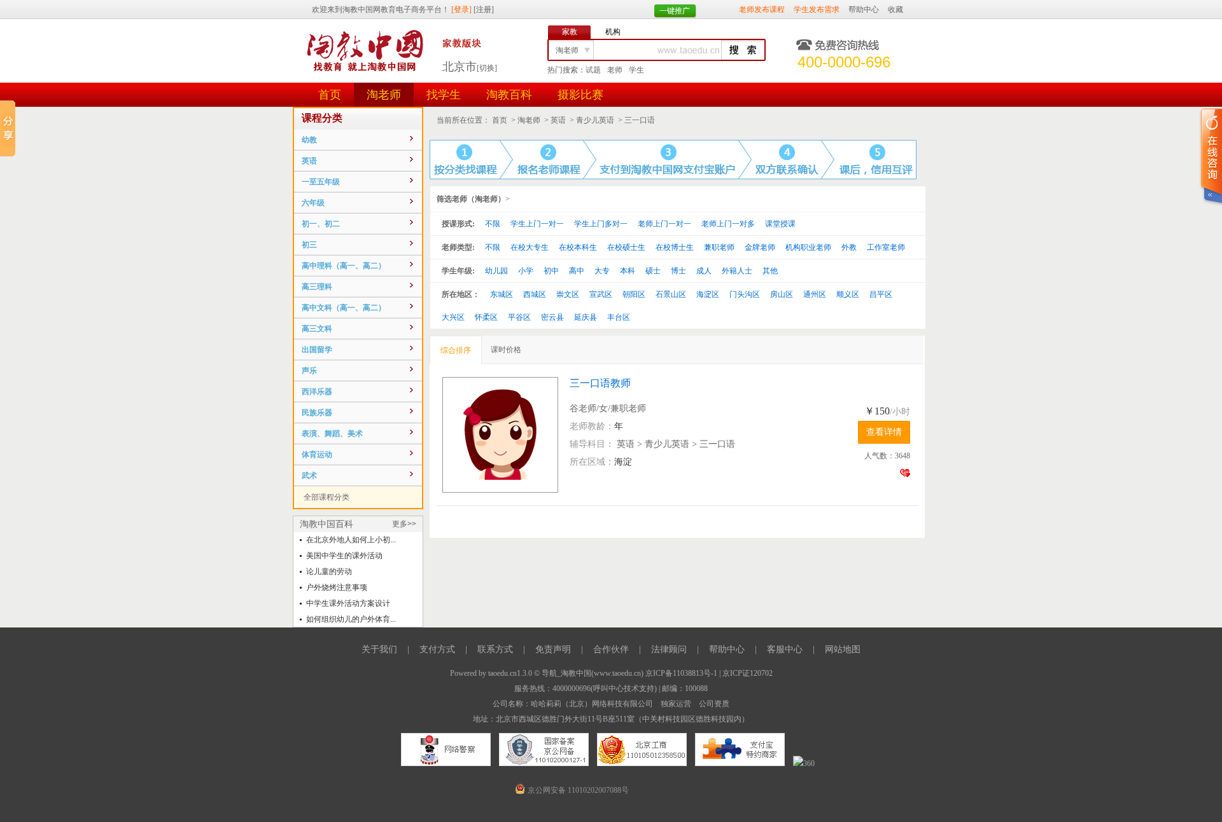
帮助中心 (863, 9)
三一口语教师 (600, 383)
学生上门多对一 (601, 223)
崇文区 (567, 294)
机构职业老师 (808, 247)
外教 (849, 247)
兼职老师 (719, 247)
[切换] (487, 68)
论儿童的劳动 (329, 571)
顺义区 (847, 294)
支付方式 (437, 649)
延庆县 (585, 317)
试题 (593, 69)
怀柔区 (486, 317)
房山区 (781, 294)
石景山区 (671, 294)
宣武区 (600, 294)
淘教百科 (509, 94)
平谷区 (519, 317)
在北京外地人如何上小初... (351, 539)
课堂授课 (780, 223)
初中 (551, 270)
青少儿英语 (595, 120)
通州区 (814, 294)
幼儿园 (496, 270)
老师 (614, 69)
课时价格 (506, 349)
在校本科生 (578, 247)
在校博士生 (675, 247)
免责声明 (553, 649)
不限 (492, 223)
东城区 (501, 294)
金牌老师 (760, 247)
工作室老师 (886, 247)
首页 (329, 94)
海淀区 (707, 294)
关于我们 (379, 649)
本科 (627, 270)
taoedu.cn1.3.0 (510, 673)
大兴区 (453, 317)
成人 (704, 270)
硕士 (653, 270)
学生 (636, 69)
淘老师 (384, 94)
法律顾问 (669, 649)
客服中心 (785, 649)
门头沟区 (744, 294)
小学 (525, 270)
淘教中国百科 (326, 524)
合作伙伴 (611, 649)
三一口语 (639, 120)
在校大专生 (529, 247)
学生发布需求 (816, 9)
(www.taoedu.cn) (617, 673)
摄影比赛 (580, 94)
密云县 (552, 317)
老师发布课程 (762, 9)
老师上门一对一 (664, 223)
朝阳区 (633, 294)
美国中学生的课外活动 (344, 555)
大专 (602, 270)
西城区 (534, 294)
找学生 (443, 94)
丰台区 (618, 317)
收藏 (895, 9)
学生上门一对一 (537, 223)
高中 (576, 270)
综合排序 (455, 350)
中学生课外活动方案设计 (348, 603)
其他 (770, 270)
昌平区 (880, 294)
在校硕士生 (626, 247)
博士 (678, 270)
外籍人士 (737, 270)
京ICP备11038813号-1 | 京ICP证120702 (709, 673)
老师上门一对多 (728, 223)
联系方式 (495, 649)
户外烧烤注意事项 (336, 587)
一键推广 (674, 10)
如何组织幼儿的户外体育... (351, 619)
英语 (558, 120)
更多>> (404, 523)
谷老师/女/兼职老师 (608, 408)
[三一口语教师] (506, 435)
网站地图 (842, 649)
